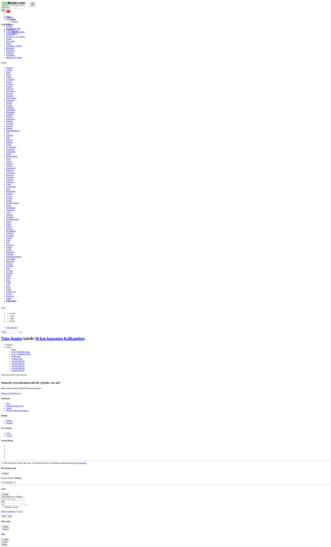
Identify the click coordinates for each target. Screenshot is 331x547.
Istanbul (9, 68)
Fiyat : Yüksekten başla (20, 354)
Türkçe (14, 33)
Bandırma (10, 252)
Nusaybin (10, 296)
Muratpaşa (10, 112)
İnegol (8, 222)
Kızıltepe (10, 217)
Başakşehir (10, 191)
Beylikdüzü (11, 231)
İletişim (9, 421)
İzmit (8, 189)
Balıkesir (9, 170)
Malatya (9, 117)
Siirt (8, 243)
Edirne (9, 226)
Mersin (9, 103)
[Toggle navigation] (32, 4)
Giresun (9, 263)
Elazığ (8, 145)
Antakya (9, 180)
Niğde (8, 289)
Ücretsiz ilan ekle (13, 28)
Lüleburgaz (11, 291)
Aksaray (9, 215)
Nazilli (9, 238)
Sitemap (9, 423)
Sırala (13, 349)
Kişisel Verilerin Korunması (17, 410)
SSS (8, 403)
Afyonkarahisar (12, 219)
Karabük (9, 266)
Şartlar (9, 408)
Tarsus (9, 161)
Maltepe (9, 121)
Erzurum (9, 124)
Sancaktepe (11, 168)
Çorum (9, 196)
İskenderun (10, 208)
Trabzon (9, 163)
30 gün (12, 321)
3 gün (11, 316)
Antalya (9, 86)
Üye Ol (9, 435)
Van (7, 133)
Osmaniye (10, 182)
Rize (8, 280)
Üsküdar (9, 96)
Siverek (9, 198)
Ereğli (8, 282)
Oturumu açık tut (11, 507)
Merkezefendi (11, 156)
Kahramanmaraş (13, 131)
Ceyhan (9, 270)
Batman (9, 128)
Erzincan (9, 245)
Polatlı (8, 275)
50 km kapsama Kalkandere (60, 338)
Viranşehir (10, 210)
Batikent (9, 142)
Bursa (8, 75)
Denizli (9, 140)
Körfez (9, 294)
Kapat (4, 545)
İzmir (8, 72)
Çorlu (8, 184)
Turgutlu (9, 254)
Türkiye (5, 529)
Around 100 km (17, 361)
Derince (9, 229)
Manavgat (10, 261)
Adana (9, 77)
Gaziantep (10, 79)
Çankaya (9, 84)
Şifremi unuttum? (8, 511)
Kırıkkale (10, 177)
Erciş (8, 287)
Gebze (9, 154)
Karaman (10, 236)
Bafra (8, 277)
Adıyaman (10, 173)
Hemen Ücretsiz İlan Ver (11, 393)
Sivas (8, 159)
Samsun (9, 126)
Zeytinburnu (11, 147)
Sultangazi (10, 119)
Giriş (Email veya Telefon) (12, 497)
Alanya (9, 247)
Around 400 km (17, 368)
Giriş (13, 19)
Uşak (8, 212)
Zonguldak (10, 259)
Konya (9, 82)
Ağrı (8, 284)
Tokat (8, 224)
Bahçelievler (11, 98)
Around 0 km (16, 359)
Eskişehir (10, 107)
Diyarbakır (10, 91)
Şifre (3, 502)
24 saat (12, 313)
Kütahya (9, 194)
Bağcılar (9, 89)
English (14, 31)
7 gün (11, 318)
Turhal (9, 250)
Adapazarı (10, 149)
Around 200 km (17, 363)
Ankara (9, 70)
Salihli (8, 298)
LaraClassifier (80, 463)
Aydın (8, 205)
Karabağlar (10, 110)
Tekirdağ (9, 233)
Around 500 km (17, 370)
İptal (9, 516)
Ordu (8, 240)
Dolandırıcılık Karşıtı (14, 406)
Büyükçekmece (12, 203)
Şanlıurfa (10, 114)
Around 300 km (17, 366)
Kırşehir (9, 273)
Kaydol (14, 21)
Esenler (9, 105)
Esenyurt (9, 175)
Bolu (8, 268)
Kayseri (9, 93)
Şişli (8, 138)
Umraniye (10, 100)
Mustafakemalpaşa (13, 256)
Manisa (9, 166)
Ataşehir (9, 135)
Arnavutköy (11, 187)
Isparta (9, 201)
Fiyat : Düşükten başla (20, 352)
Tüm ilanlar (11, 327)
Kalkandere (11, 301)
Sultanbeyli (10, 152)
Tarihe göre (16, 356)
